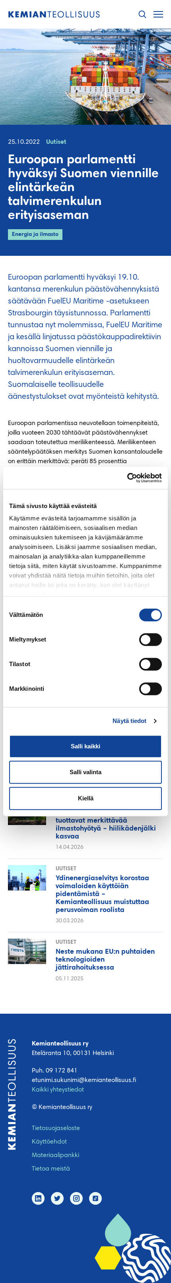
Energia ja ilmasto (35, 235)
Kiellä (85, 798)
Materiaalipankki (55, 1155)
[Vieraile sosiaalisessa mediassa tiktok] (95, 1198)
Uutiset (56, 142)
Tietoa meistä (51, 1169)
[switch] (150, 639)
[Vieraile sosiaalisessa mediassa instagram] (76, 1198)
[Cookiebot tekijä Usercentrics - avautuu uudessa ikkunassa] (127, 478)
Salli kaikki (85, 746)
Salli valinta (85, 772)
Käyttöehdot (49, 1142)
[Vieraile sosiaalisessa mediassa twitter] (57, 1198)
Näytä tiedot (129, 720)
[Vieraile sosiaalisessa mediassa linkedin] (38, 1198)
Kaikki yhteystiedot (58, 1090)
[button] (142, 14)
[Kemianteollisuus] (54, 14)
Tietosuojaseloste (56, 1128)
